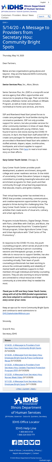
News (31, 15)
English (43, 2)
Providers (16, 15)
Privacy (38, 450)
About (25, 15)
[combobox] (45, 2)
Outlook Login (45, 460)
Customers (6, 15)
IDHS (5, 22)
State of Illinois (15, 450)
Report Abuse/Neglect (22, 453)
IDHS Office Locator (26, 422)
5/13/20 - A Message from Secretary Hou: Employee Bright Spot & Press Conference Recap (24, 358)
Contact (4, 17)
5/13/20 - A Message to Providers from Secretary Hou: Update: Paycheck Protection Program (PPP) (25, 367)
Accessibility (28, 450)
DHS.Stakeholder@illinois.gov (16, 313)
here (26, 149)
